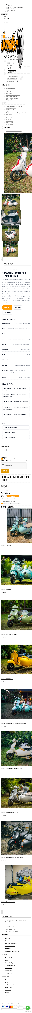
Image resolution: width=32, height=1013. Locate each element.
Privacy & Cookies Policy (11, 943)
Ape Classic (9, 114)
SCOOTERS (11, 55)
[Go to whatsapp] (28, 1008)
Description (8, 263)
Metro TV (8, 119)
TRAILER (10, 52)
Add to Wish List (5, 498)
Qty (1, 496)
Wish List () (8, 990)
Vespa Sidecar (8, 968)
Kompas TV (9, 117)
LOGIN (10, 67)
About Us (7, 938)
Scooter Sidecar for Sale (12, 96)
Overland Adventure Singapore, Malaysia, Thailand (14, 107)
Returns (7, 992)
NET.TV (8, 111)
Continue (4, 471)
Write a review (11, 501)
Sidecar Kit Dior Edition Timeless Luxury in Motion (11, 768)
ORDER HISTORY (12, 70)
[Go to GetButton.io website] (28, 1011)
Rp (6, 17)
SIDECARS (10, 51)
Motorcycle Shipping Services (12, 951)
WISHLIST (10, 72)
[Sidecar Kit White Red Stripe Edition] (11, 209)
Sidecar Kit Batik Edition (6, 545)
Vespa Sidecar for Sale (12, 98)
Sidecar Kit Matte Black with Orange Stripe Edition (12, 857)
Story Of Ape (9, 122)
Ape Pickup (9, 116)
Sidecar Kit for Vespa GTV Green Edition (9, 634)
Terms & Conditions (10, 946)
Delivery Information (10, 941)
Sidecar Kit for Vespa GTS (6, 589)
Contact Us (7, 948)
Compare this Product (15, 498)
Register (7, 982)
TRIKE (9, 53)
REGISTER (10, 68)
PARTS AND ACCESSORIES (14, 59)
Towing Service (8, 973)
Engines (8, 90)
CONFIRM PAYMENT (13, 71)
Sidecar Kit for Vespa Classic (7, 679)
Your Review (3, 457)
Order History (8, 987)
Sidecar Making (10, 91)
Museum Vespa (10, 109)
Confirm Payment (9, 984)
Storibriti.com (9, 121)
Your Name (3, 450)
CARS (9, 57)
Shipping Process (10, 99)
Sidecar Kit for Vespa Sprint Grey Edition (9, 812)
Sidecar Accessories (10, 965)
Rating (2, 460)
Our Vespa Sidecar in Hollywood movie (16, 112)
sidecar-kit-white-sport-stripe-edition (11, 503)
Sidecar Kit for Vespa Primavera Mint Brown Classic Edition (13, 723)
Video (6, 995)
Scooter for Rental (10, 88)
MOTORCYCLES (12, 56)
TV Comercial (9, 124)
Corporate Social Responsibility (14, 131)
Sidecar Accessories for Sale (13, 95)
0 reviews (3, 501)
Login (6, 979)
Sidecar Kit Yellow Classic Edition (8, 902)
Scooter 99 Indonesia (18, 1003)
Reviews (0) (8, 264)
